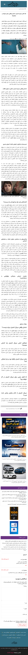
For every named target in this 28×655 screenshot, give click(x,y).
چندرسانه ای (5, 635)
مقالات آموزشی (12, 635)
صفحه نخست (23, 632)
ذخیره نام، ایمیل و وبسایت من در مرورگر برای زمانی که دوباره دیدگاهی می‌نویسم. (15, 622)
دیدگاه (25, 586)
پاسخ (26, 565)
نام (26, 603)
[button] (5, 4)
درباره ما (14, 637)
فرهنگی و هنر (6, 632)
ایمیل (25, 608)
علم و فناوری (12, 632)
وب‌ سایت (25, 614)
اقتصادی (17, 632)
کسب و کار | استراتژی (21, 635)
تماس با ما (9, 637)
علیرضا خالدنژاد (10, 652)
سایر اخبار (19, 637)
